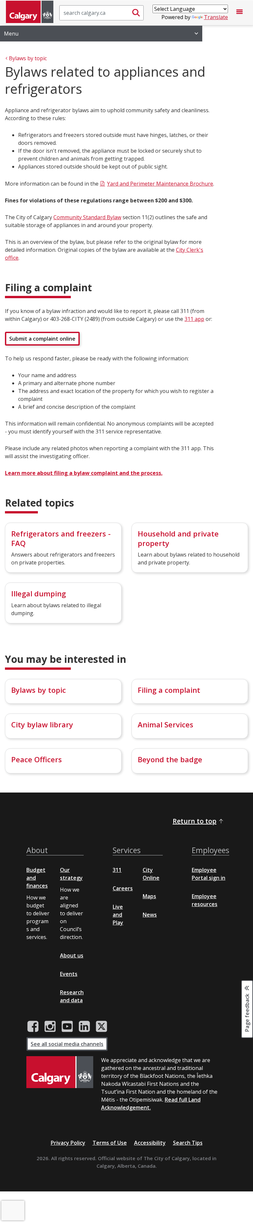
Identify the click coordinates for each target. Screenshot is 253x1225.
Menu (11, 33)
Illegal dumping (38, 593)
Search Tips (188, 1142)
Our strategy (71, 873)
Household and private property (178, 538)
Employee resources (204, 900)
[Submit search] (136, 13)
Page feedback (247, 1012)
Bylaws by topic (38, 690)
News (150, 914)
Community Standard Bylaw (87, 217)
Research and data (72, 996)
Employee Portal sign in (208, 873)
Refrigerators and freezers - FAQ (61, 538)
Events (68, 973)
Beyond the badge (170, 759)
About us (71, 955)
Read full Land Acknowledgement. (151, 1103)
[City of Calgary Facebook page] (33, 1026)
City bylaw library (42, 724)
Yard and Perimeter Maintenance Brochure (160, 183)
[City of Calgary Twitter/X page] (101, 1026)
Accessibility (150, 1142)
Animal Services (165, 724)
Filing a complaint (169, 690)
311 (117, 869)
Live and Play (118, 914)
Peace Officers (36, 759)
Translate (216, 17)
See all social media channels (67, 1044)
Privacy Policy (68, 1142)
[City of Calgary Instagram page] (50, 1026)
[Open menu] (239, 12)
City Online (151, 873)
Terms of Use (110, 1142)
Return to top (194, 821)
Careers (123, 888)
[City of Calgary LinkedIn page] (84, 1026)
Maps (149, 896)
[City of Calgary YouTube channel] (67, 1026)
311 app (194, 319)
